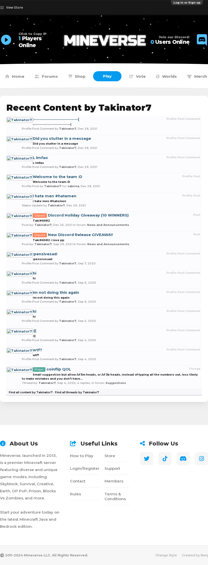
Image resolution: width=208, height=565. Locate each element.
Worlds (169, 76)
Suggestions (116, 383)
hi (34, 273)
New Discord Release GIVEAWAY (73, 234)
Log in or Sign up (187, 2)
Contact (77, 481)
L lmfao (40, 157)
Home (18, 76)
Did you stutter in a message (62, 138)
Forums (50, 76)
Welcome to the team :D (57, 176)
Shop (80, 76)
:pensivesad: (45, 254)
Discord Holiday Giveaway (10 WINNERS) (81, 215)
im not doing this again (56, 292)
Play (107, 76)
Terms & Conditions (115, 496)
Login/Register (84, 468)
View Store (14, 7)
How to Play (81, 455)
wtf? (37, 350)
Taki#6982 (41, 220)
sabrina (73, 186)
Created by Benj (195, 555)
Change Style (166, 555)
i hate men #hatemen (54, 196)
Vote (141, 76)
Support (112, 468)
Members (114, 481)
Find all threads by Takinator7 (77, 392)
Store (110, 455)
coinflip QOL (52, 369)
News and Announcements (108, 225)
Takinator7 (67, 128)
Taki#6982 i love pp (48, 240)
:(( (34, 330)
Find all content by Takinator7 (31, 392)
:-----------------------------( (56, 119)
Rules (75, 494)
